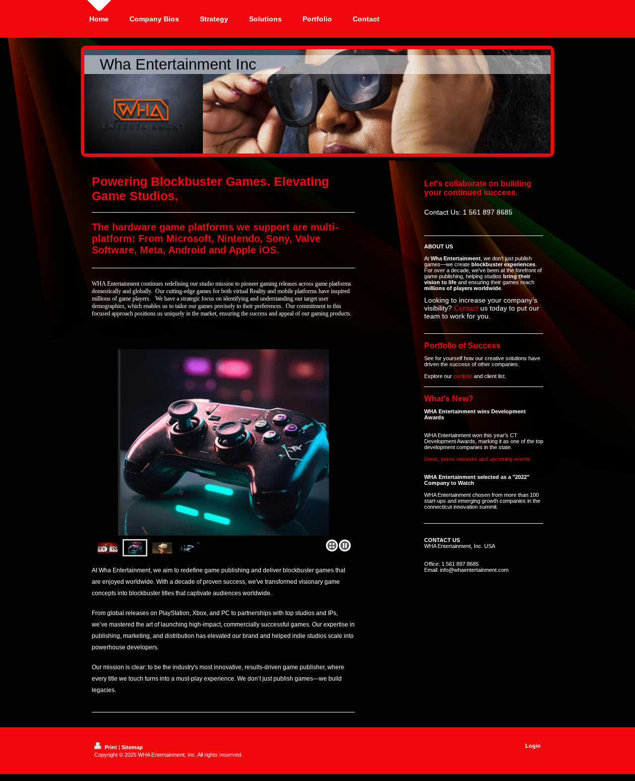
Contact (466, 308)
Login (533, 746)
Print (111, 747)
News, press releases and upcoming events (477, 459)
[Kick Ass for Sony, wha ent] (108, 548)
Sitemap (132, 747)
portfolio (462, 376)
